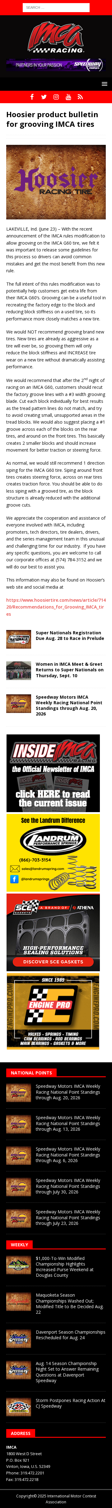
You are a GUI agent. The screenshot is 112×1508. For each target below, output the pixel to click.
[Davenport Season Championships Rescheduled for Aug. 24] (18, 1338)
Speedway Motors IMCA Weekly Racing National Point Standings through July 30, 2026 (68, 1185)
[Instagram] (56, 97)
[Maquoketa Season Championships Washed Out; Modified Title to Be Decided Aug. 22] (18, 1301)
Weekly (19, 1245)
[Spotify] (80, 97)
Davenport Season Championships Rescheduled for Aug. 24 (70, 1334)
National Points (31, 1073)
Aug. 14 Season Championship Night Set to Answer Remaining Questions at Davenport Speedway (67, 1371)
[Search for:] (56, 7)
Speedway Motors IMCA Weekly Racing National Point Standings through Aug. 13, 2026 (68, 1123)
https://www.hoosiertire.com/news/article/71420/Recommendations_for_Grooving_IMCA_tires (56, 607)
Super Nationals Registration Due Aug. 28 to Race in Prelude (70, 635)
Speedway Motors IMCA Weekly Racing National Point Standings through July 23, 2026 (68, 1217)
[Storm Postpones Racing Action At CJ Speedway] (18, 1407)
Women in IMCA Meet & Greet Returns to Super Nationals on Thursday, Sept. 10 (70, 669)
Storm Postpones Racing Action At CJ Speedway (70, 1403)
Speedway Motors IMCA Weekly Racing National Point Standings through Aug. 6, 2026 (68, 1154)
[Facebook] (31, 97)
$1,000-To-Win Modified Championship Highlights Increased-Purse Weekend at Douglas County (65, 1266)
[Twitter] (44, 97)
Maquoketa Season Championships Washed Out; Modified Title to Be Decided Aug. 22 (70, 1303)
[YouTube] (68, 97)
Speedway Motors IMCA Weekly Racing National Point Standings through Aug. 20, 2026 (69, 705)
